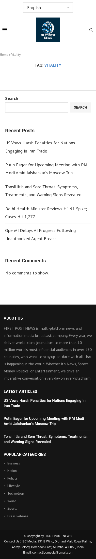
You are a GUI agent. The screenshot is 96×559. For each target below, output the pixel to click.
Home (4, 55)
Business (13, 463)
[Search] (91, 30)
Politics (12, 478)
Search (11, 98)
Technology (16, 493)
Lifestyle (13, 485)
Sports (12, 508)
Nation (12, 470)
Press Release (17, 516)
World (11, 501)
